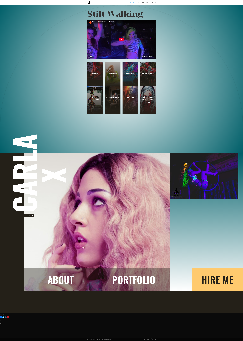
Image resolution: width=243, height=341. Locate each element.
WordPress (108, 339)
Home (152, 2)
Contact (143, 2)
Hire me (217, 279)
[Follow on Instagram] (29, 215)
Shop (138, 2)
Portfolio (132, 2)
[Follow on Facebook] (26, 215)
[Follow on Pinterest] (32, 215)
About (147, 2)
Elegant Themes (96, 339)
